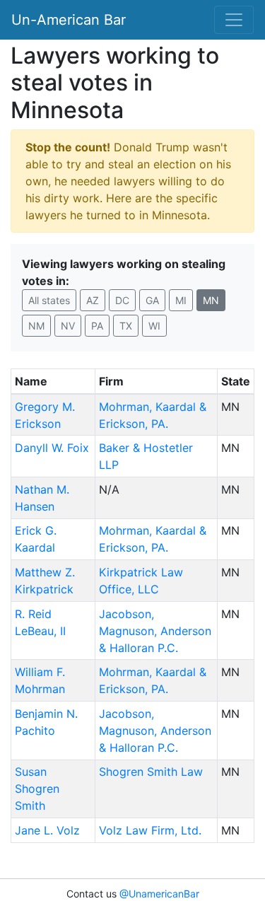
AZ (92, 300)
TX (125, 326)
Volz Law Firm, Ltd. (150, 830)
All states (49, 300)
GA (152, 300)
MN (211, 300)
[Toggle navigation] (234, 20)
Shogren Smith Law (151, 772)
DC (122, 300)
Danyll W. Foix (52, 448)
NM (36, 326)
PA (97, 326)
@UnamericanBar (159, 894)
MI (181, 300)
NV (68, 326)
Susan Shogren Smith (37, 789)
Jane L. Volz (47, 830)
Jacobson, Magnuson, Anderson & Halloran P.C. (155, 631)
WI (154, 326)
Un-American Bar (68, 19)
